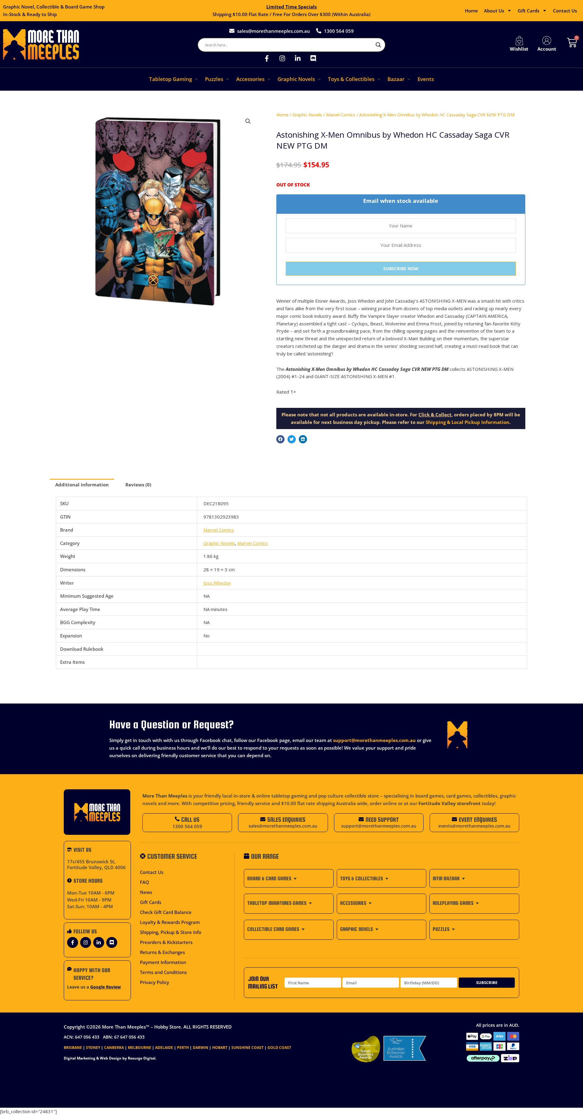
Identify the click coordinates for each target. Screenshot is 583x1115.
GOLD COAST (279, 1047)
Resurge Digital (141, 1058)
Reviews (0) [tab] (138, 485)
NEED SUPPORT (382, 819)
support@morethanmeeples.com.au (374, 740)
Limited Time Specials (291, 7)
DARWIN (200, 1047)
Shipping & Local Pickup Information (467, 422)
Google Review (105, 987)
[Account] (546, 40)
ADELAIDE (164, 1047)
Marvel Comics (340, 115)
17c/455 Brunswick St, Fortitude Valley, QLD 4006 (96, 864)
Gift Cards (528, 11)
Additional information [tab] (82, 485)
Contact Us (565, 11)
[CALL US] (177, 819)
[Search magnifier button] (378, 45)
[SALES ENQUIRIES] (262, 819)
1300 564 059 (187, 826)
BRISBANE (73, 1047)
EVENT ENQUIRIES (478, 819)
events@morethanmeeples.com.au (474, 826)
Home (471, 11)
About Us (494, 11)
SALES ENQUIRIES (286, 819)
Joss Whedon (217, 583)
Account (546, 49)
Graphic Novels (307, 115)
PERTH (183, 1047)
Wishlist (519, 49)
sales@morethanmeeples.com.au (283, 826)
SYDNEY (93, 1047)
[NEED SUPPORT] (361, 819)
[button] (174, 79)
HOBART (219, 1047)
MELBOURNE (139, 1047)
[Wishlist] (519, 40)
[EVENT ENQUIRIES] (454, 819)
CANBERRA (114, 1047)
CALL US (190, 819)
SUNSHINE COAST (247, 1047)
